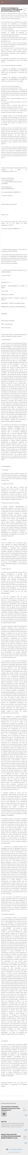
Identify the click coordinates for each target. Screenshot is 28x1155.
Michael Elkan (17, 1152)
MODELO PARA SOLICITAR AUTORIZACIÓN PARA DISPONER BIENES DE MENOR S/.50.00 (11, 1136)
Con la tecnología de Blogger (15, 1149)
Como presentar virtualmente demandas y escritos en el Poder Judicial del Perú (10, 1108)
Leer (25, 1115)
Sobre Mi (3, 1121)
